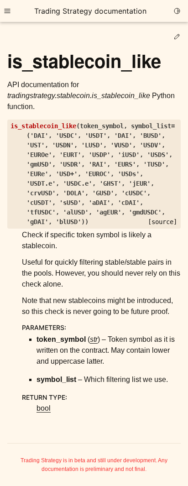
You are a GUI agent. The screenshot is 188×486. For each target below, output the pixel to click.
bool (44, 408)
